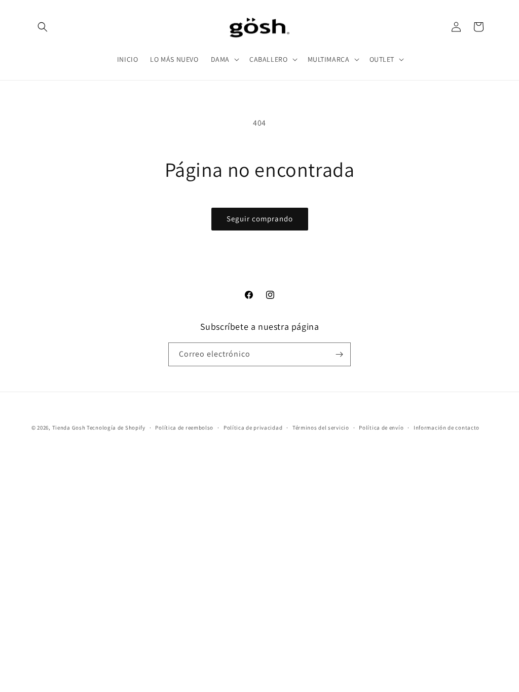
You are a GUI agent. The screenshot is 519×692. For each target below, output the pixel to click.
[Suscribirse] (339, 354)
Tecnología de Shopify (116, 427)
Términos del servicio (320, 427)
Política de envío (381, 427)
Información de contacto (446, 427)
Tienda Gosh (69, 427)
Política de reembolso (184, 427)
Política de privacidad (253, 427)
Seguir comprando (260, 218)
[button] (42, 27)
